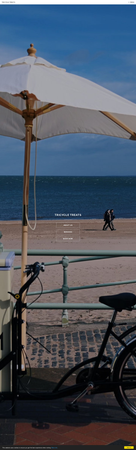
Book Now (68, 239)
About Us (68, 225)
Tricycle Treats (8, 2)
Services (68, 232)
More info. (54, 448)
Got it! (129, 448)
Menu (132, 2)
